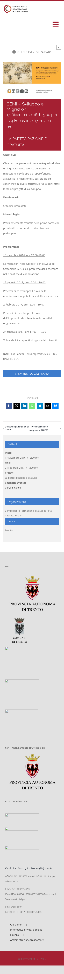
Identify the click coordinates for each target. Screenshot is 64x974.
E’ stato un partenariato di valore (17, 428)
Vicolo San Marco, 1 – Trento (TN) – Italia (28, 868)
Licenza (14, 934)
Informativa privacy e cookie (26, 929)
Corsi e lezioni (13, 487)
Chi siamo (16, 924)
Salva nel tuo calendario (32, 374)
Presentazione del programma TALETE (39, 428)
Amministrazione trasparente (27, 940)
